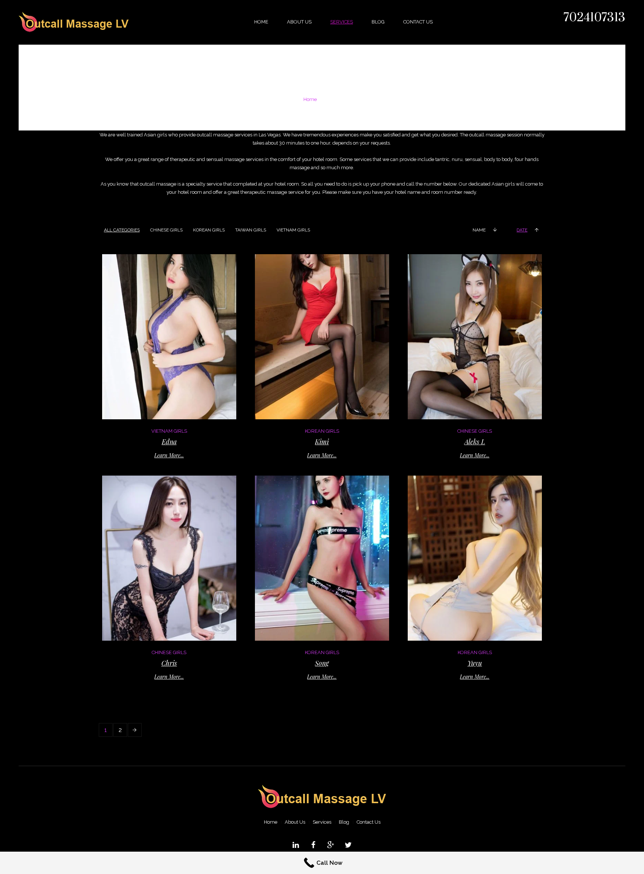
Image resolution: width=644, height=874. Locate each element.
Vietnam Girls (169, 431)
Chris (169, 663)
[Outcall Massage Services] (322, 797)
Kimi (322, 441)
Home (310, 99)
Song (322, 663)
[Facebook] (313, 845)
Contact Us (369, 822)
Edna (169, 441)
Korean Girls (322, 431)
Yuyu (474, 663)
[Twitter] (348, 845)
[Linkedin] (295, 845)
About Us (295, 822)
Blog (344, 822)
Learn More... (169, 455)
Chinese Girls (474, 431)
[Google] (330, 845)
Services (322, 822)
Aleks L (474, 441)
